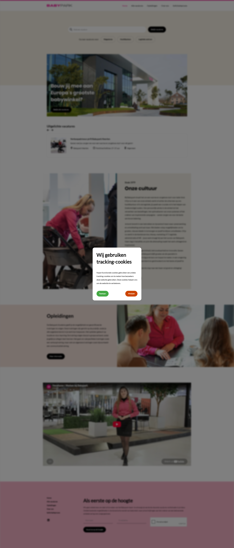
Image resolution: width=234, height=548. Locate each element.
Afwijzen (131, 294)
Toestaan (102, 294)
